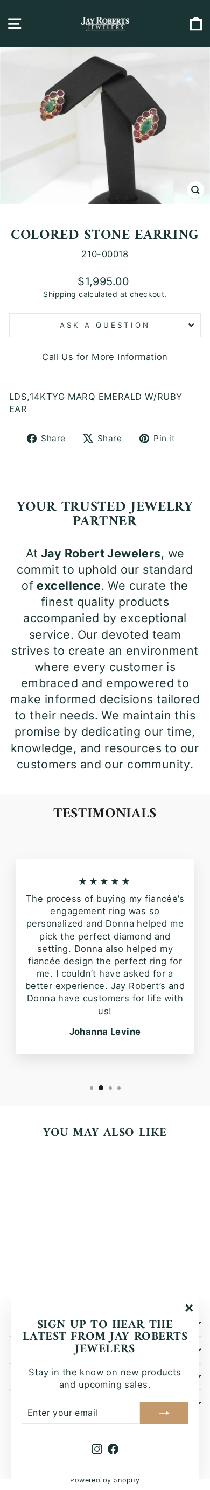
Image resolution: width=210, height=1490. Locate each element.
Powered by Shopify (104, 1480)
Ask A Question (105, 325)
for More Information (105, 356)
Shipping (59, 294)
